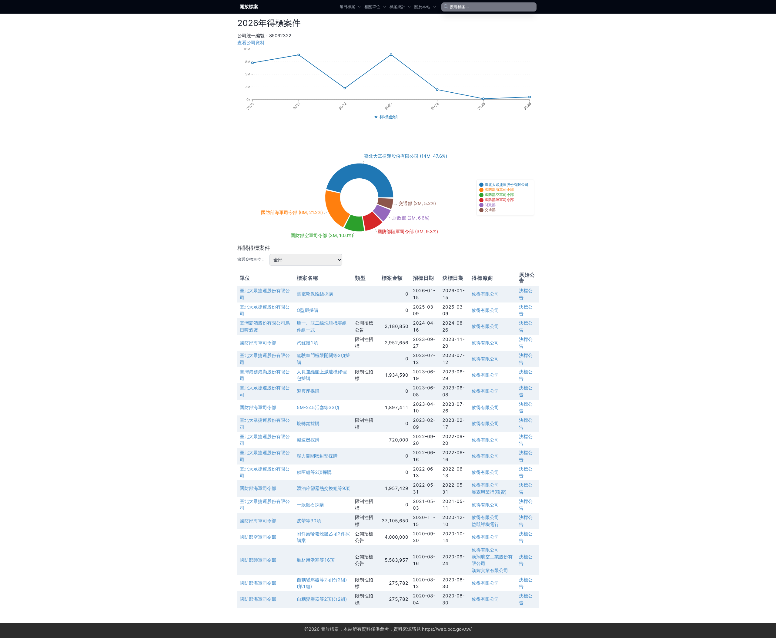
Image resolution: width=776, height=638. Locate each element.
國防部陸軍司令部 (258, 560)
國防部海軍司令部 (258, 342)
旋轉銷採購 (308, 423)
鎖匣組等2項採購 (314, 472)
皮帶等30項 (309, 521)
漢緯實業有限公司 (490, 570)
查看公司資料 (251, 42)
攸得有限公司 (485, 294)
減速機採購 (308, 440)
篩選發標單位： (251, 259)
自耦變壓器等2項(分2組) (322, 599)
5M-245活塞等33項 (318, 407)
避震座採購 (308, 391)
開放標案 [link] (249, 6)
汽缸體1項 (307, 342)
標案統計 (397, 6)
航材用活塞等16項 (316, 560)
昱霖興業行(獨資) (489, 492)
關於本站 (422, 6)
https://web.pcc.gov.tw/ (447, 629)
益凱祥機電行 (485, 524)
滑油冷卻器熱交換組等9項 (323, 488)
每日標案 (347, 6)
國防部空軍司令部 (258, 537)
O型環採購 (307, 310)
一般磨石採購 (310, 504)
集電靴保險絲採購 (315, 294)
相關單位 (372, 6)
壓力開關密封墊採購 (317, 456)
